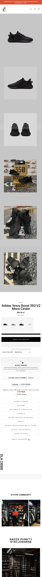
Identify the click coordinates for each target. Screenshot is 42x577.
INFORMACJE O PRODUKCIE (21, 409)
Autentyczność (21, 401)
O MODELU (21, 413)
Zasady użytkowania (21, 429)
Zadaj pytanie (21, 433)
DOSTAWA (21, 405)
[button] (21, 345)
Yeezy (21, 302)
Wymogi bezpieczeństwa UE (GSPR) (21, 425)
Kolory (21, 315)
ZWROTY (21, 421)
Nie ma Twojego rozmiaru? (21, 417)
